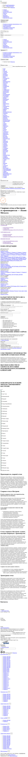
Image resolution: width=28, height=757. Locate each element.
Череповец (5, 141)
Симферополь (6, 89)
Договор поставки (7, 25)
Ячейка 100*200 (11, 257)
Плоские (16, 290)
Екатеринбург (6, 106)
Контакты (5, 15)
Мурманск (5, 74)
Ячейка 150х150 (6, 738)
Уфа (4, 69)
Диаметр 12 (8, 272)
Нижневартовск (6, 81)
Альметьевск (6, 108)
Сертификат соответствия (9, 27)
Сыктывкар (5, 96)
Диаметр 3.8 (14, 254)
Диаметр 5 (6, 255)
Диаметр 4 (20, 254)
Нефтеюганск (6, 116)
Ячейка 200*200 (19, 259)
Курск (4, 101)
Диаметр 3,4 (12, 253)
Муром (4, 166)
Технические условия (8, 28)
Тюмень (5, 87)
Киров (4, 152)
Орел (4, 160)
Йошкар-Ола (6, 174)
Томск (4, 139)
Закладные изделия (5, 290)
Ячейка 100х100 (6, 735)
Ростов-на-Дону (6, 120)
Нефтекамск (6, 134)
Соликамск (5, 148)
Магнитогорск (6, 158)
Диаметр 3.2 (3, 254)
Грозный (5, 71)
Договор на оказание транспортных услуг (12, 24)
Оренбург (5, 144)
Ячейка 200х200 (6, 740)
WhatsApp (12, 7)
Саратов (5, 107)
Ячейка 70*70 (19, 260)
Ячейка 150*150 (4, 259)
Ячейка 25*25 (4, 286)
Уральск (5, 129)
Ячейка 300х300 (6, 742)
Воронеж (5, 117)
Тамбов (4, 171)
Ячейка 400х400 (6, 744)
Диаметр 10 (3, 272)
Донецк (5, 123)
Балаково (5, 149)
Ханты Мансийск (7, 169)
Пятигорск (5, 137)
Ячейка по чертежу (7, 748)
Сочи (4, 164)
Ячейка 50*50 (10, 286)
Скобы (25, 290)
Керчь (4, 76)
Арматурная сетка (5, 703)
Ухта (4, 162)
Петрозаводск (6, 78)
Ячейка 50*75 (23, 286)
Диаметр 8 (24, 272)
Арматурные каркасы (5, 733)
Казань (4, 93)
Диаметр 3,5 (17, 253)
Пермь (4, 110)
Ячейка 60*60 (6, 260)
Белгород (5, 115)
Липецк (5, 83)
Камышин (5, 113)
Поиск (2, 648)
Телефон (15, 183)
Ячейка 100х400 (6, 737)
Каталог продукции (7, 12)
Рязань (4, 102)
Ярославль (5, 82)
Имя (14, 181)
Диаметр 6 (13, 272)
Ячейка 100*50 (18, 257)
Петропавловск (6, 94)
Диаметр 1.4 (3, 285)
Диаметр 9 (3, 273)
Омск (4, 68)
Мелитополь (6, 92)
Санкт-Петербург (7, 170)
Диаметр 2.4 (14, 252)
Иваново (5, 163)
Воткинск (5, 100)
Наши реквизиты (7, 26)
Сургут (4, 114)
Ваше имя (3, 341)
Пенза (4, 128)
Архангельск (6, 90)
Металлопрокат (4, 751)
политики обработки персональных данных (15, 188)
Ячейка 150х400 (6, 739)
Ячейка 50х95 (6, 747)
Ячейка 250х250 (6, 741)
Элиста (4, 88)
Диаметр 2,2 (3, 252)
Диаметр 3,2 (6, 677)
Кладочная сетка (4, 654)
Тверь (4, 104)
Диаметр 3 (20, 252)
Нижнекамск (6, 99)
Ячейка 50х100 (6, 745)
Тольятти (5, 156)
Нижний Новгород (7, 173)
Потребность (3, 344)
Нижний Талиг (6, 155)
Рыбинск (5, 85)
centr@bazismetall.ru (10, 5)
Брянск (4, 80)
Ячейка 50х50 (6, 746)
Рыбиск (5, 124)
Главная (5, 9)
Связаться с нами (4, 20)
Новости (5, 13)
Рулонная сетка (4, 724)
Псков (4, 153)
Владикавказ (6, 95)
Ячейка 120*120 (11, 266)
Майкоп (5, 109)
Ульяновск (5, 145)
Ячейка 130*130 (15, 258)
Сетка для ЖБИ (4, 717)
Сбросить (3, 316)
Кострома (5, 136)
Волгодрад (5, 151)
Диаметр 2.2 (9, 252)
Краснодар (5, 118)
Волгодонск (5, 167)
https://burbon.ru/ (11, 754)
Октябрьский (6, 86)
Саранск (5, 143)
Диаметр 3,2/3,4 (5, 253)
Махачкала (5, 142)
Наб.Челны (5, 150)
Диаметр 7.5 (19, 272)
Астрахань (5, 165)
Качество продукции (7, 17)
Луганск (5, 176)
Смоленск (5, 72)
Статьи (4, 14)
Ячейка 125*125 (8, 258)
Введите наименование (6, 35)
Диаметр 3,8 (23, 253)
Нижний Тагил (6, 138)
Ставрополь (5, 131)
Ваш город (15, 66)
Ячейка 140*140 (22, 258)
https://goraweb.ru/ (13, 755)
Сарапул (5, 127)
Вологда (5, 135)
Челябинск (5, 157)
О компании (6, 10)
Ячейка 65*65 (13, 260)
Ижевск (5, 146)
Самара (4, 159)
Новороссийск (6, 121)
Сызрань (5, 79)
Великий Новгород (7, 111)
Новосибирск (6, 103)
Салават (5, 177)
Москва (5, 97)
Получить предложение (5, 345)
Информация (6, 16)
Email (14, 184)
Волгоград (5, 132)
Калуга (4, 130)
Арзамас (5, 73)
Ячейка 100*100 (4, 257)
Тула (4, 122)
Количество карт (4, 312)
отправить (3, 195)
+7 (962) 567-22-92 (9, 6)
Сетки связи (21, 290)
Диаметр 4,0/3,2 (6, 688)
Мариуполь (5, 125)
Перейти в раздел (4, 251)
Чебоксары (5, 172)
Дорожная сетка (4, 691)
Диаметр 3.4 (9, 254)
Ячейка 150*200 (11, 259)
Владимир (5, 75)
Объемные (11, 290)
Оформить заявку (4, 545)
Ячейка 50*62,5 (16, 286)
